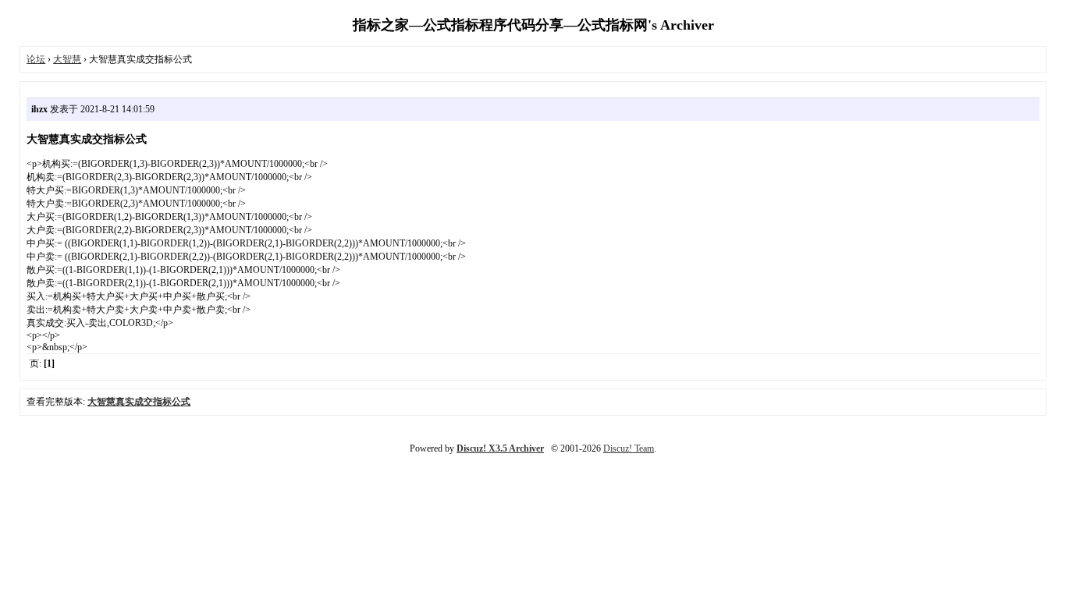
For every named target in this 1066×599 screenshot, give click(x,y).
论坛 (36, 59)
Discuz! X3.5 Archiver (500, 448)
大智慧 (67, 59)
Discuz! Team (628, 448)
